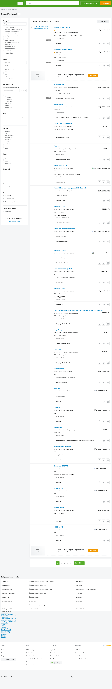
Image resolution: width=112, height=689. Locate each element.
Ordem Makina (58, 104)
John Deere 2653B (60, 250)
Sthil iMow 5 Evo (59, 488)
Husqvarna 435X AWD (61, 466)
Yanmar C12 (5, 581)
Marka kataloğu (30, 664)
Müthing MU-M (6, 585)
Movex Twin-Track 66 (60, 165)
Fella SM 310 (6, 597)
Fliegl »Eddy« (58, 330)
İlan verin (93, 75)
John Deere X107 (7, 605)
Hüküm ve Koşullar (31, 649)
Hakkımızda (4, 649)
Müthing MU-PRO (7, 609)
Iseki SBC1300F (59, 507)
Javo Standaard (59, 368)
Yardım (3, 652)
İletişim (3, 655)
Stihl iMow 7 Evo (59, 527)
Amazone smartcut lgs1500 (63, 269)
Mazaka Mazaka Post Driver (63, 49)
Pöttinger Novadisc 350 (8, 593)
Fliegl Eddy (57, 146)
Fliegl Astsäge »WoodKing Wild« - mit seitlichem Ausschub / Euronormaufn (78, 310)
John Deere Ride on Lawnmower (64, 228)
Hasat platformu (59, 84)
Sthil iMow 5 (58, 407)
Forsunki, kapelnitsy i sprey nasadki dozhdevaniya (70, 188)
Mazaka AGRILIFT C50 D (62, 27)
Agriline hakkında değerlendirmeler (35, 658)
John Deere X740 (59, 206)
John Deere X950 (7, 589)
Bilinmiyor (57, 388)
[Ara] (28, 3)
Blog (27, 661)
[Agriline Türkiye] (8, 3)
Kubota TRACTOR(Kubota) (63, 123)
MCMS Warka (58, 427)
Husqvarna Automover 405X (63, 446)
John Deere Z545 (7, 601)
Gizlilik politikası (30, 652)
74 (70, 563)
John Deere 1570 (59, 288)
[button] (103, 43)
